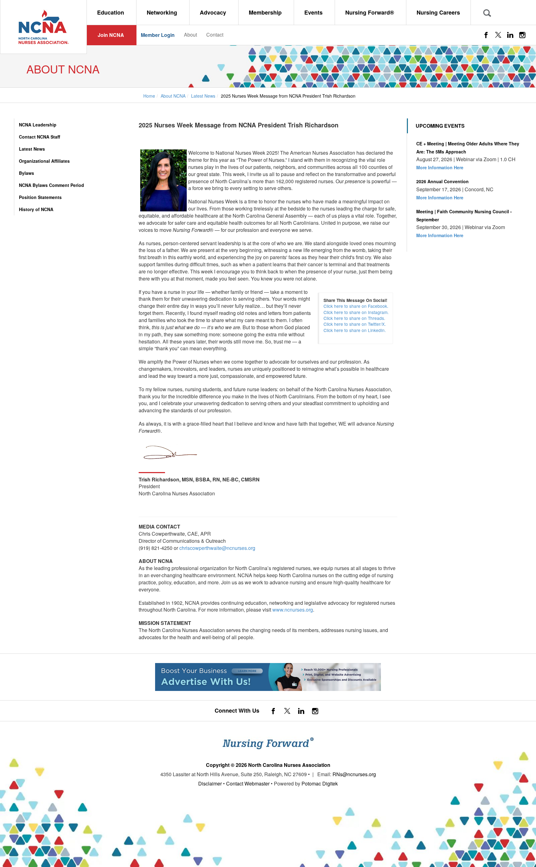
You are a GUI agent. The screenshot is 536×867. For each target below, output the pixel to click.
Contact (214, 34)
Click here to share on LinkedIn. (355, 330)
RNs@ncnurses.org (354, 774)
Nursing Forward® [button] (370, 12)
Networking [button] (163, 12)
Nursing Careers (438, 12)
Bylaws (26, 173)
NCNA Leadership (37, 125)
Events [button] (314, 12)
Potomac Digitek (320, 783)
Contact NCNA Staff (39, 137)
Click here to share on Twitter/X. (355, 324)
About (190, 34)
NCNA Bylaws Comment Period (51, 185)
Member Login (158, 34)
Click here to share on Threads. (354, 318)
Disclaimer (210, 783)
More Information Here (439, 167)
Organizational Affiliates (44, 161)
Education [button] (111, 12)
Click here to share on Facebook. (356, 306)
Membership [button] (266, 12)
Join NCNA (111, 34)
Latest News (32, 149)
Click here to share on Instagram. (356, 312)
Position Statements (40, 197)
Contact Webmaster (248, 783)
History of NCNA (36, 209)
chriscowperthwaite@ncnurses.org (217, 547)
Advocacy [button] (214, 12)
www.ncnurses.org (292, 609)
